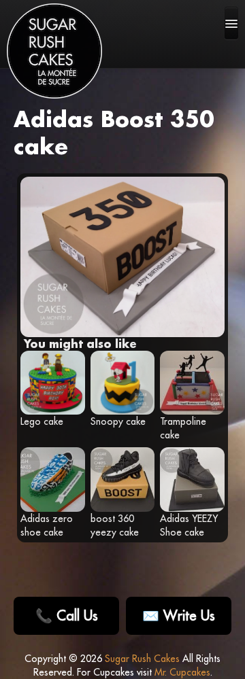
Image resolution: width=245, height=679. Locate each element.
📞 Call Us (66, 615)
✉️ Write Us (178, 615)
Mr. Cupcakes (182, 672)
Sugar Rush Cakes (142, 658)
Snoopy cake (118, 421)
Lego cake (41, 421)
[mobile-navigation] (231, 23)
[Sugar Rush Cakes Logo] (54, 51)
